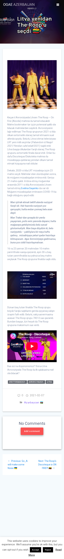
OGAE (19, 4)
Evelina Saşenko (30, 188)
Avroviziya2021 (36, 382)
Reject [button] (48, 550)
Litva (49, 382)
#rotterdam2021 (17, 382)
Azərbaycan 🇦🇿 (33, 402)
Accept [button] (35, 550)
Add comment (32, 431)
